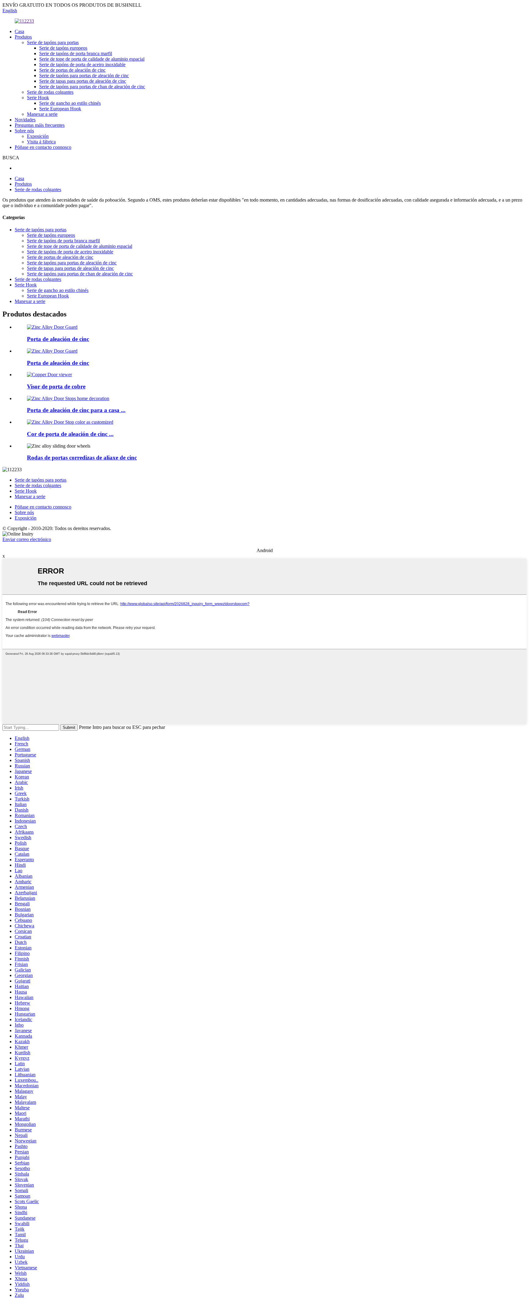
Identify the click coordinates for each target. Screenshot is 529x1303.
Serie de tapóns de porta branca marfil (75, 53)
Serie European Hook (60, 108)
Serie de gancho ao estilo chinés (70, 103)
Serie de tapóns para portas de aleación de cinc (84, 75)
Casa (19, 31)
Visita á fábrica (41, 141)
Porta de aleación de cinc (58, 339)
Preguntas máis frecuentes (40, 125)
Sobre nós (24, 130)
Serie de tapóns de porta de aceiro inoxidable (82, 64)
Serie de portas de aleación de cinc (72, 70)
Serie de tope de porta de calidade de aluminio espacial (91, 59)
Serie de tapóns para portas (53, 42)
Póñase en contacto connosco (43, 147)
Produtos (23, 37)
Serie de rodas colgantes (50, 92)
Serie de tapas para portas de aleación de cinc (82, 81)
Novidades (25, 119)
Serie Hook (38, 97)
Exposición (38, 136)
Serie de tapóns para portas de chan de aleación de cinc (92, 86)
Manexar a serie (42, 114)
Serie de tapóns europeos (63, 48)
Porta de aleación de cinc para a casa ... (76, 410)
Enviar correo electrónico (26, 539)
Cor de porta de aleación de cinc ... (70, 434)
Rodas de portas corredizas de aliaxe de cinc (82, 457)
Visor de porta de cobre (56, 386)
